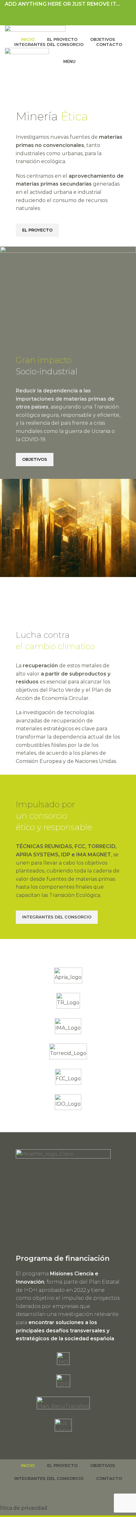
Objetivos (34, 459)
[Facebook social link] (53, 12)
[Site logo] (35, 30)
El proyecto (37, 229)
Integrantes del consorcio (56, 916)
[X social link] (61, 12)
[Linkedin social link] (75, 12)
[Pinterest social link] (68, 12)
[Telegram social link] (82, 12)
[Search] (68, 74)
